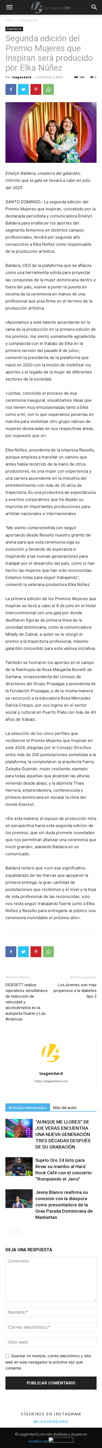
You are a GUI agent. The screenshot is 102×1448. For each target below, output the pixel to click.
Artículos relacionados (28, 1108)
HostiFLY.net (38, 1441)
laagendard (21, 77)
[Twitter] (23, 89)
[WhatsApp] (48, 89)
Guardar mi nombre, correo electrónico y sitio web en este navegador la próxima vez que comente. (48, 1361)
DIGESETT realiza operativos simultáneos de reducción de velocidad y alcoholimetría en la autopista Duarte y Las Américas (26, 1002)
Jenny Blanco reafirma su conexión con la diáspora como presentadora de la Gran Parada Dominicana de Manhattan (64, 1205)
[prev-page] (8, 1231)
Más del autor (65, 1108)
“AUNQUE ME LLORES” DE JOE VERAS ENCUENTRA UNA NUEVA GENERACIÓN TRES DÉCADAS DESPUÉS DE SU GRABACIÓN (63, 1134)
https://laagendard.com (51, 1081)
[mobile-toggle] (9, 7)
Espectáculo (28, 20)
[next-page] (17, 1231)
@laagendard (51, 1421)
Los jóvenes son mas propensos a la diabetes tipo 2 (75, 990)
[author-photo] (51, 1065)
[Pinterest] (35, 89)
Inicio (9, 20)
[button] (94, 7)
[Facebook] (10, 89)
